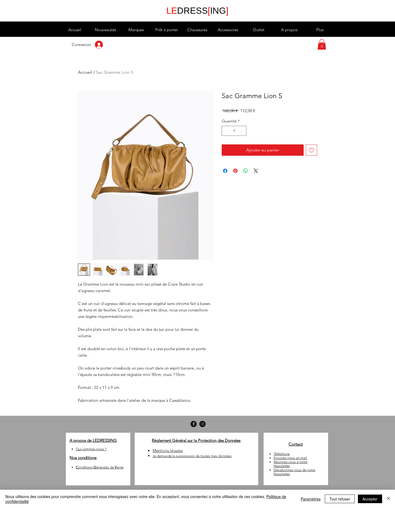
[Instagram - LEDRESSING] (202, 424)
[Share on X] (256, 171)
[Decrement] (225, 131)
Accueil (85, 72)
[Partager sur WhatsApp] (245, 171)
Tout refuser (339, 499)
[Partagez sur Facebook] (225, 171)
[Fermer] (388, 499)
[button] (136, 30)
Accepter (370, 499)
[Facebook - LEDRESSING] (194, 424)
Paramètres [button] (311, 499)
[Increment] (242, 131)
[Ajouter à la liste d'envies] (311, 150)
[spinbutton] (234, 131)
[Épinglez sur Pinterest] (235, 171)
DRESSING (197, 11)
